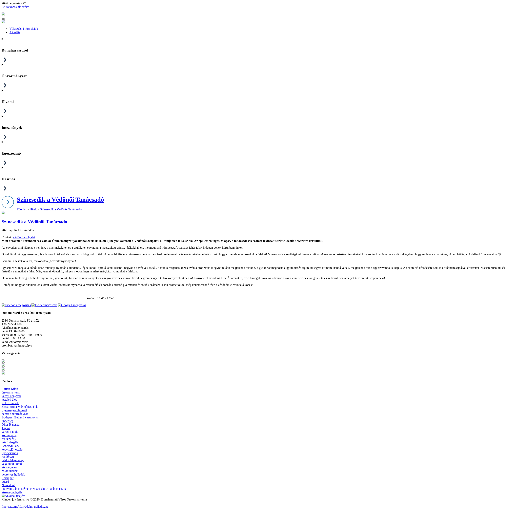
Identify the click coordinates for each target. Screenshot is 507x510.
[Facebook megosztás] (16, 305)
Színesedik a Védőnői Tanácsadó (60, 199)
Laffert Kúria (10, 389)
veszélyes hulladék (13, 474)
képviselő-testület (12, 449)
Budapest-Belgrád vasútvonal (20, 417)
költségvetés (9, 467)
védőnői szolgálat (24, 237)
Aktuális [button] (15, 32)
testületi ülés (9, 399)
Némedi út (8, 485)
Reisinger (7, 478)
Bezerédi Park (10, 446)
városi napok (10, 431)
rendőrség (8, 456)
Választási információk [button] (24, 28)
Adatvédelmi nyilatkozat (32, 506)
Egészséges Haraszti (14, 410)
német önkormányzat (15, 413)
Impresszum (9, 506)
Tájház (6, 428)
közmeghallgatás (12, 492)
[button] (3, 19)
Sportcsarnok (10, 453)
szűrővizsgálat (10, 442)
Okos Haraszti (10, 424)
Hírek (33, 209)
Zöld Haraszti (10, 403)
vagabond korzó (12, 463)
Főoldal (21, 209)
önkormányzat (10, 392)
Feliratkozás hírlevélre (15, 7)
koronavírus (9, 435)
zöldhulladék (10, 471)
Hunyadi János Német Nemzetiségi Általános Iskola (34, 488)
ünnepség (7, 421)
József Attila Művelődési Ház (20, 406)
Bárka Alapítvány (13, 460)
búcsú (5, 481)
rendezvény (9, 438)
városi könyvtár (11, 396)
